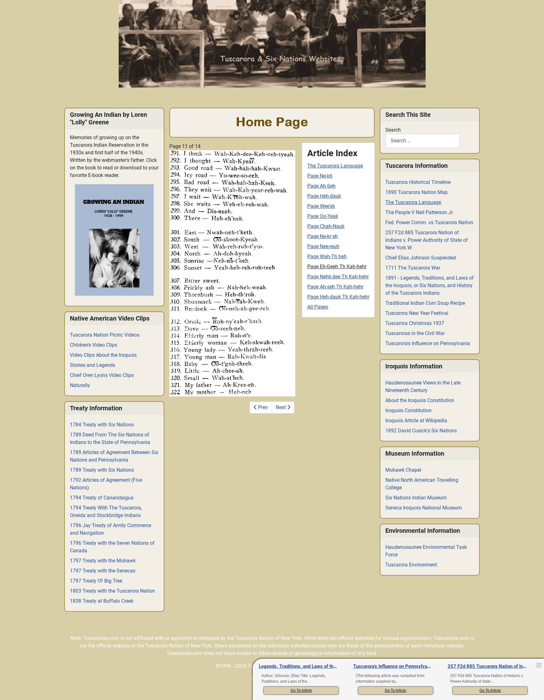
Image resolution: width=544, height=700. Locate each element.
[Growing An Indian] (114, 240)
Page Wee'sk (321, 206)
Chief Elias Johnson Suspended (420, 258)
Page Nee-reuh (323, 246)
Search (393, 130)
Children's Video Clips (93, 345)
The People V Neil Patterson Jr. (419, 212)
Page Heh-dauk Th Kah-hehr (338, 297)
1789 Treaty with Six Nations (102, 470)
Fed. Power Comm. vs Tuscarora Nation (429, 222)
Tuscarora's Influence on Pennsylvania (427, 343)
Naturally (80, 385)
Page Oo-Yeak (322, 216)
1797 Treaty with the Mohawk (103, 561)
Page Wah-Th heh (327, 256)
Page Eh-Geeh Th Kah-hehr (336, 267)
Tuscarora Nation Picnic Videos (104, 335)
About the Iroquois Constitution (419, 400)
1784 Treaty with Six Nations (102, 425)
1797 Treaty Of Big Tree (96, 581)
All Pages (317, 307)
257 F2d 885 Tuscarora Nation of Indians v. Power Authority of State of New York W (426, 240)
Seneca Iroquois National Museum (423, 508)
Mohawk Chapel (403, 470)
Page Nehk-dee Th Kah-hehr (338, 277)
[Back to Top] (533, 688)
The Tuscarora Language (335, 166)
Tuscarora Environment (411, 565)
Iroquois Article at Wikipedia (416, 421)
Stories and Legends (92, 365)
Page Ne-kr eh (322, 236)
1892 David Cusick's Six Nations (421, 431)
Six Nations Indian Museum (416, 498)
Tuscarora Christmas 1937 (414, 323)
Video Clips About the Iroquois (103, 355)
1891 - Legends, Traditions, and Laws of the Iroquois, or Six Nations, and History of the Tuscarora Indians (429, 285)
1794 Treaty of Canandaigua (101, 498)
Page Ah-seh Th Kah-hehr (335, 287)
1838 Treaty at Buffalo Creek (101, 601)
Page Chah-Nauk (325, 226)
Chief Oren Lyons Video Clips (102, 375)
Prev (262, 407)
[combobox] (422, 141)
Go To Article (301, 690)
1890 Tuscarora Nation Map (416, 192)
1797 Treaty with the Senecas (102, 571)
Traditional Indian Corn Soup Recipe (425, 303)
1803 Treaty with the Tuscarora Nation (112, 591)
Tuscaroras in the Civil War (415, 333)
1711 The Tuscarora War (412, 268)
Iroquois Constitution (408, 410)
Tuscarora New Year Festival (416, 313)
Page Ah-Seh (321, 186)
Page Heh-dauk (324, 196)
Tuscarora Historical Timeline (417, 182)
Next (281, 407)
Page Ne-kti (319, 176)
